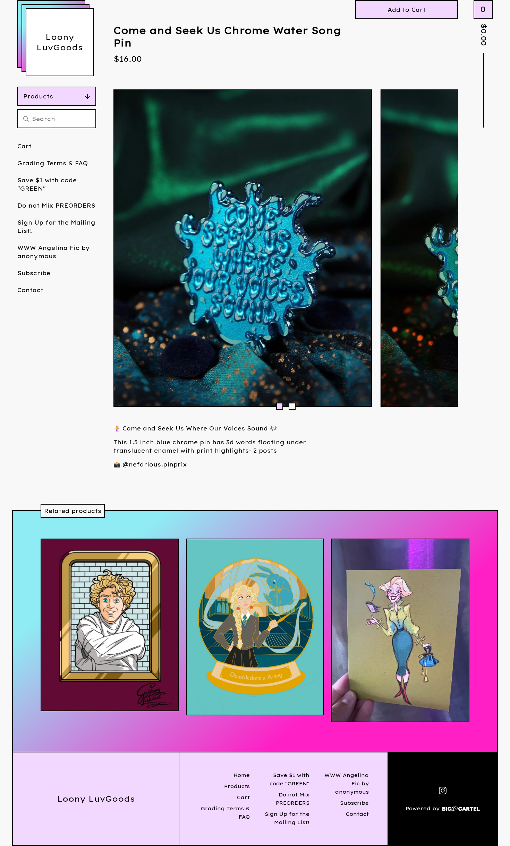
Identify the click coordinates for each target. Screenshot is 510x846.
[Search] (26, 119)
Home (241, 775)
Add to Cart (407, 9)
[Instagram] (442, 790)
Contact (30, 290)
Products (38, 96)
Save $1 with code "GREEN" (47, 184)
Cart (24, 146)
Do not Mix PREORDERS (56, 205)
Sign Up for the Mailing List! (56, 226)
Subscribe (33, 273)
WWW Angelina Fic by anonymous (53, 252)
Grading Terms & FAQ (52, 163)
